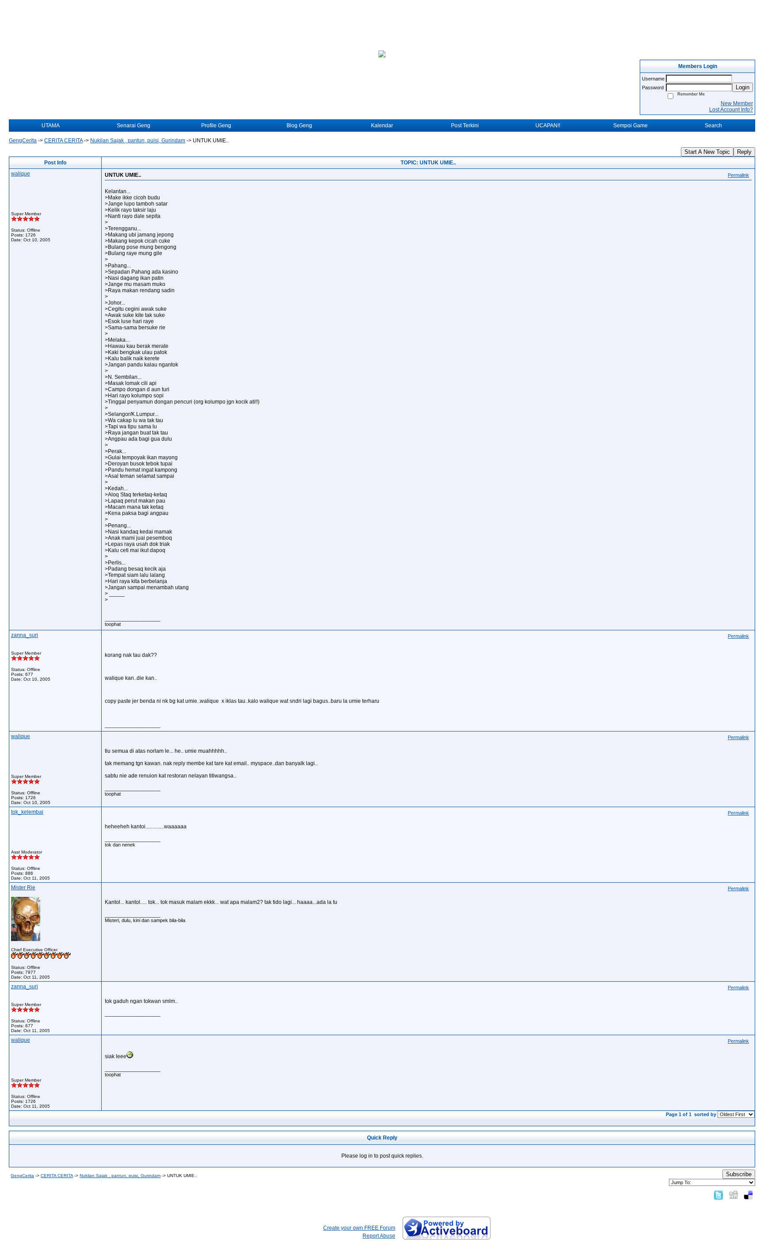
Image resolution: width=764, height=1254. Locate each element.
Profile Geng (216, 125)
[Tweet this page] (718, 1195)
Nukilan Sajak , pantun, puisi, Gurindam (137, 140)
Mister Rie (23, 887)
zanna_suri (24, 635)
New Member (737, 103)
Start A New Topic (707, 152)
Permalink (738, 175)
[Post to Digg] (733, 1195)
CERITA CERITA (63, 140)
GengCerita (23, 140)
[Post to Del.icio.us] (748, 1195)
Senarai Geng (133, 125)
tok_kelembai (27, 812)
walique (20, 174)
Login (742, 87)
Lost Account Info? (731, 110)
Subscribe (739, 1174)
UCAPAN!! (547, 125)
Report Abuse (379, 1236)
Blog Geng (299, 125)
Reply (744, 152)
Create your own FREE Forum (359, 1228)
